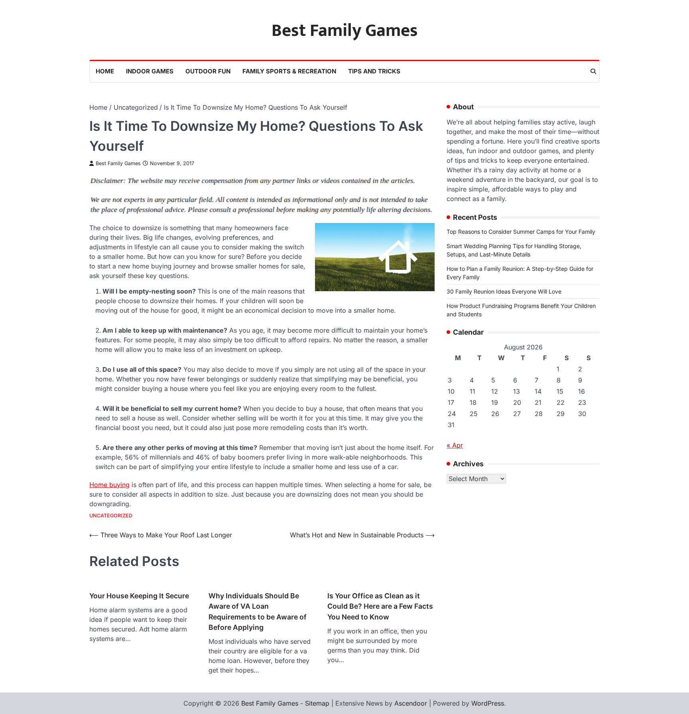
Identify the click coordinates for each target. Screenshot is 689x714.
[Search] (593, 71)
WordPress (487, 703)
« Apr (455, 445)
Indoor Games (149, 71)
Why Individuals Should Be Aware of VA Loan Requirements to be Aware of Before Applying (258, 611)
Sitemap (317, 703)
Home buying (109, 485)
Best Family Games (345, 30)
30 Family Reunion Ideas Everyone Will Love (504, 291)
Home (105, 71)
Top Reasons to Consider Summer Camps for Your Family (521, 231)
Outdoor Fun (207, 71)
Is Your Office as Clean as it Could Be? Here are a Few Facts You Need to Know (380, 606)
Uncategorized (110, 516)
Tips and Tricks (374, 71)
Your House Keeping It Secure (139, 596)
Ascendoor (410, 703)
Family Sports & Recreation (289, 71)
